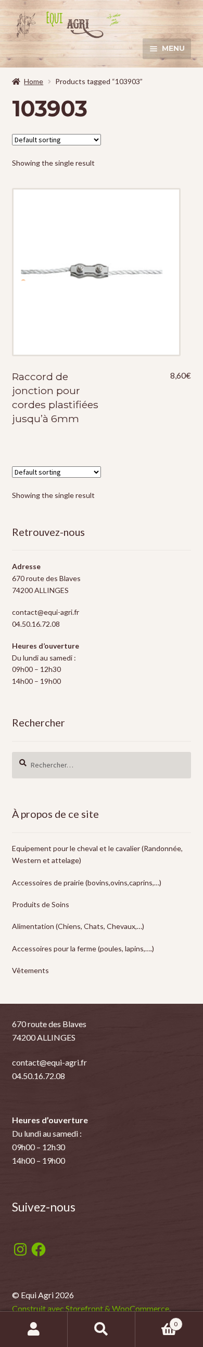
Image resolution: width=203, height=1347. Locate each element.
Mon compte (34, 1329)
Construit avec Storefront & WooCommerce (90, 1308)
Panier (156, 1320)
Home (33, 81)
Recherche (101, 1329)
